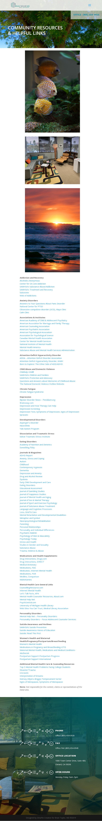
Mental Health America (30, 347)
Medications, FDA (28, 567)
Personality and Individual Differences (37, 530)
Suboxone (24, 292)
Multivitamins (26, 579)
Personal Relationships (30, 527)
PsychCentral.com (28, 602)
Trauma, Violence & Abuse (32, 550)
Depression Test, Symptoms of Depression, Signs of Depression (49, 411)
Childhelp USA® (27, 372)
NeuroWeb (25, 425)
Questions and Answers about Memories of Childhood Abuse (47, 381)
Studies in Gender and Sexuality (34, 544)
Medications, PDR (28, 573)
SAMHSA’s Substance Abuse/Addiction (37, 286)
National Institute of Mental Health (35, 344)
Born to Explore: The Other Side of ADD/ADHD (41, 364)
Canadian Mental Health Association (36, 338)
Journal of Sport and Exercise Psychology (38, 503)
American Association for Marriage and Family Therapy (44, 323)
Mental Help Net (27, 599)
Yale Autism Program (29, 428)
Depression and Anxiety (31, 473)
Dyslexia (23, 479)
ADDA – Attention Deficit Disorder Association (41, 358)
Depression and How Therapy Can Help (38, 405)
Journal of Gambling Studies (32, 491)
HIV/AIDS (24, 673)
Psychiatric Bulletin (28, 533)
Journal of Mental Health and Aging (35, 497)
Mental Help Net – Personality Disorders (38, 616)
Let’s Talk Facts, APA (29, 593)
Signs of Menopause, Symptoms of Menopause (41, 682)
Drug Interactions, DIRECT (32, 561)
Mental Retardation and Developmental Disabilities (43, 515)
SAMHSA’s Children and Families (34, 375)
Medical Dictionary (28, 564)
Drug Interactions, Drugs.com (33, 558)
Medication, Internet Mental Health (36, 570)
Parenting (24, 524)
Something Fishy (27, 447)
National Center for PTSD (31, 306)
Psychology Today (28, 538)
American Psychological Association (36, 332)
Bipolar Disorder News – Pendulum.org (37, 399)
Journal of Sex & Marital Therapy (34, 500)
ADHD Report (26, 455)
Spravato (24, 414)
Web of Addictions (28, 295)
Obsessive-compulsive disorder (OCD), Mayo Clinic (43, 309)
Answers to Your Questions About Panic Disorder (42, 303)
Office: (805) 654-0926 (86, 15)
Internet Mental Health (30, 590)
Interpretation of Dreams (31, 676)
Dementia (24, 470)
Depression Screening (30, 408)
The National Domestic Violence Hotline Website (42, 384)
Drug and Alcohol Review (31, 476)
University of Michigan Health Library (36, 605)
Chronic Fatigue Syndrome (32, 392)
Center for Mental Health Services (35, 341)
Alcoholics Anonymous (30, 280)
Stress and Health (28, 542)
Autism (23, 461)
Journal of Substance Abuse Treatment (37, 506)
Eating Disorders (27, 485)
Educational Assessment (31, 488)
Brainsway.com (26, 402)
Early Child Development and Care (35, 482)
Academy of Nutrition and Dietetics (36, 444)
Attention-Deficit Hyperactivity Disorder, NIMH (41, 361)
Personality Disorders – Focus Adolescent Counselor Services (48, 619)
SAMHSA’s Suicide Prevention (33, 627)
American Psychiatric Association (34, 329)
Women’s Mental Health (31, 644)
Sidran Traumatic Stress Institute (35, 436)
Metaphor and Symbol (30, 518)
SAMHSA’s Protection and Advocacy (36, 378)
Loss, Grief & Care (28, 512)
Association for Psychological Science (36, 335)
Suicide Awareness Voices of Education (37, 630)
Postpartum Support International (35, 659)
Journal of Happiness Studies (33, 494)
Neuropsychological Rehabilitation (35, 521)
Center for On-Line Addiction (33, 283)
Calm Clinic (24, 312)
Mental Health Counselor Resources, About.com (41, 596)
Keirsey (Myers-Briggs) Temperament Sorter (40, 679)
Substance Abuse (27, 547)
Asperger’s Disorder (29, 422)
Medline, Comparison (29, 576)
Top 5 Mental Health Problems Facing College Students (45, 667)
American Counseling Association (34, 326)
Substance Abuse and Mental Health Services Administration (47, 350)
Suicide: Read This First (30, 633)
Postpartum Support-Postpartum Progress (40, 656)
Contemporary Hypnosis (31, 467)
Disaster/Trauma (27, 670)
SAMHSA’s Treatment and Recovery (36, 289)
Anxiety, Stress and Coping (32, 458)
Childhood (24, 464)
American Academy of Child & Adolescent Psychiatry (43, 320)
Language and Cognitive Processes (36, 509)
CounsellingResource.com (31, 587)
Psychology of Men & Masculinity (35, 536)
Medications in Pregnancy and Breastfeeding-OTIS (43, 647)
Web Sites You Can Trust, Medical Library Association (44, 608)
